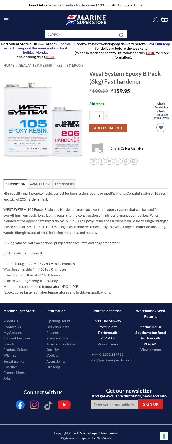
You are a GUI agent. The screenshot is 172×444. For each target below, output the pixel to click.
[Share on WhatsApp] (93, 161)
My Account (12, 332)
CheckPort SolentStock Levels (161, 115)
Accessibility (56, 361)
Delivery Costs (57, 326)
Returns (52, 332)
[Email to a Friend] (117, 161)
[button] (6, 19)
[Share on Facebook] (101, 161)
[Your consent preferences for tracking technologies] (164, 436)
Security (52, 349)
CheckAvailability (161, 105)
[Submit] (122, 35)
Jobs (7, 378)
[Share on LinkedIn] (134, 161)
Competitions (14, 372)
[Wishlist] (161, 127)
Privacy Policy (57, 338)
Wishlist (9, 355)
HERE (150, 53)
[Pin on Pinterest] (125, 161)
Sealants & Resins (35, 65)
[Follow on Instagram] (34, 406)
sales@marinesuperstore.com (112, 360)
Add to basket (108, 128)
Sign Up (151, 404)
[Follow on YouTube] (64, 406)
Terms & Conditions (61, 344)
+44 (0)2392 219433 (107, 354)
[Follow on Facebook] (20, 406)
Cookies (52, 355)
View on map (107, 344)
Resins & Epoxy (70, 65)
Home (8, 65)
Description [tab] (15, 184)
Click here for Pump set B (22, 253)
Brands (8, 344)
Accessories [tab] (64, 184)
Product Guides (15, 349)
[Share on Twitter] (109, 161)
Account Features (16, 338)
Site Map (53, 367)
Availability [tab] (40, 184)
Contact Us (12, 326)
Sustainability (13, 361)
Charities (10, 367)
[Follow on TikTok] (48, 406)
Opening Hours (58, 321)
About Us (10, 321)
